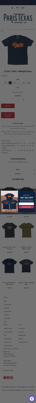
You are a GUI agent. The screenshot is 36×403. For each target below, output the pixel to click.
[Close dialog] (34, 191)
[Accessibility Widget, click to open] (32, 399)
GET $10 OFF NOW (26, 207)
